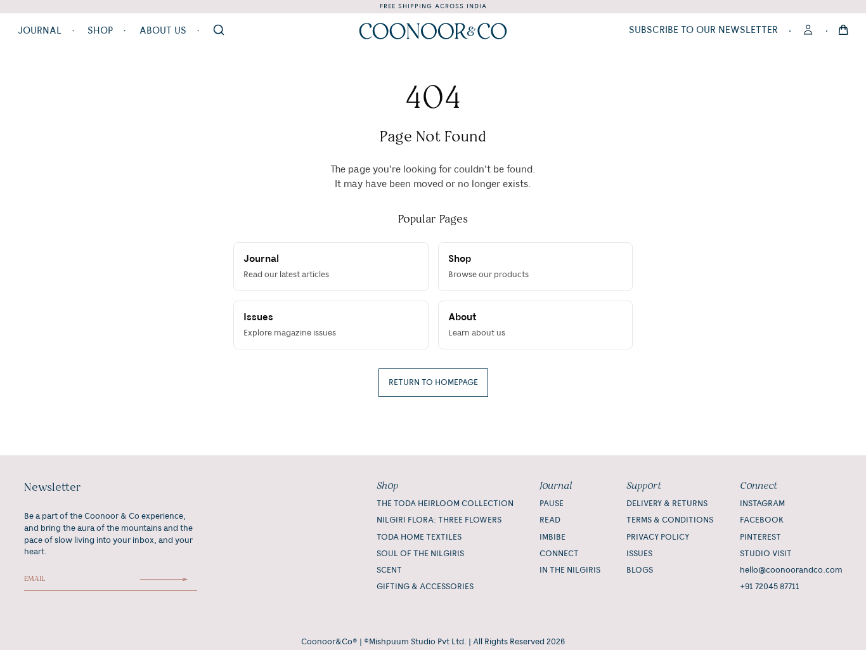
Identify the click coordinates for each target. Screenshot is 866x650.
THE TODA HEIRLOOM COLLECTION (445, 503)
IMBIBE (552, 537)
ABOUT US (162, 31)
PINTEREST (760, 537)
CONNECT (559, 553)
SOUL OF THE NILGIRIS (420, 553)
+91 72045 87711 (769, 586)
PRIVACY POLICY (657, 537)
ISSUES (639, 553)
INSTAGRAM (762, 503)
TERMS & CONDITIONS (669, 520)
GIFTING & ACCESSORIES (425, 586)
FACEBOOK (762, 520)
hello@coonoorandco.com (791, 570)
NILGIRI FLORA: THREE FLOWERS (439, 520)
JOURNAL (39, 31)
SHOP (100, 31)
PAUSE (552, 503)
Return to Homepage (433, 382)
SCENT (389, 570)
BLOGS (639, 570)
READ (550, 520)
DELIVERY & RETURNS (667, 503)
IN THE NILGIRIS (570, 570)
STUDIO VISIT (766, 553)
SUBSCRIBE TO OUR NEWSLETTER (703, 30)
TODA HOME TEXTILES (419, 537)
